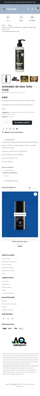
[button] (28, 9)
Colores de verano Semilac (17, 239)
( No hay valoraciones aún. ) (18, 92)
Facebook (3, 128)
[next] (37, 86)
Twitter (6, 128)
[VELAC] (8, 17)
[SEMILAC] (21, 17)
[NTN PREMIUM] (32, 17)
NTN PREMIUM (32, 20)
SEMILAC (21, 20)
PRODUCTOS (5, 114)
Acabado (11, 112)
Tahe (13, 114)
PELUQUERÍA (31, 112)
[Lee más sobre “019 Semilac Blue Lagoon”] (35, 194)
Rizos (10, 114)
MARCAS (17, 112)
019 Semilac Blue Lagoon (20, 241)
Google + (13, 128)
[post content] (20, 214)
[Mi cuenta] (32, 9)
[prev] (34, 86)
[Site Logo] (11, 9)
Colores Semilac (28, 239)
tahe (12, 117)
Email (16, 128)
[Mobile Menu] (4, 9)
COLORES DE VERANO (6, 239)
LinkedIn (10, 128)
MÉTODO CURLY (24, 112)
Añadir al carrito (23, 122)
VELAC (7, 20)
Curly (9, 117)
